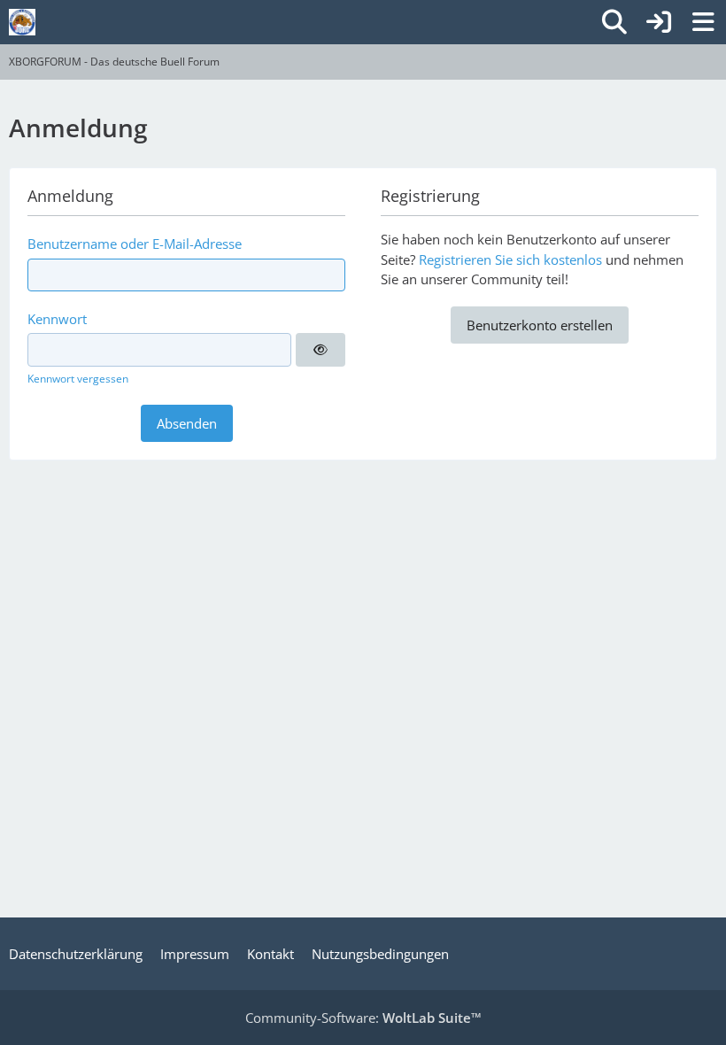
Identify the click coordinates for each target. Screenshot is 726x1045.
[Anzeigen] (320, 350)
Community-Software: (363, 1017)
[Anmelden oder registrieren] (658, 22)
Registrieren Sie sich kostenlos (510, 259)
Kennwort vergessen (77, 378)
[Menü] (703, 22)
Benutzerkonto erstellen (540, 325)
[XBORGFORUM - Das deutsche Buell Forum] (22, 22)
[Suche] (614, 22)
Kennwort (57, 319)
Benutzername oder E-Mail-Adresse (134, 243)
